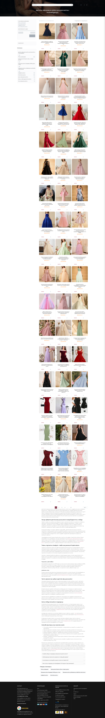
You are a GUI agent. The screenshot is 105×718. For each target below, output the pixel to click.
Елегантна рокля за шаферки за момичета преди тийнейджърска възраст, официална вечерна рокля (63, 151)
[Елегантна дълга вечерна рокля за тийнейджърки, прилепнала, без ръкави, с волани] (47, 379)
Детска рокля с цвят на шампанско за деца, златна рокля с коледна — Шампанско (63, 339)
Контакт (86, 1)
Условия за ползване (59, 695)
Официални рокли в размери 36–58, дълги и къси (50, 672)
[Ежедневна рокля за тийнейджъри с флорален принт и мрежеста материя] (80, 458)
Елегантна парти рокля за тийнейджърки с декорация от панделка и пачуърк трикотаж (63, 123)
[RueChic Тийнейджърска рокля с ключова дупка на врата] (80, 432)
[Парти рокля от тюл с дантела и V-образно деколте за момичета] (47, 86)
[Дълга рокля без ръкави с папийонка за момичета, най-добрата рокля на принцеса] (80, 301)
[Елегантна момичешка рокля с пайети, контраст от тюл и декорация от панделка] (63, 193)
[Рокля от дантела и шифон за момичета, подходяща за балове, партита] (47, 31)
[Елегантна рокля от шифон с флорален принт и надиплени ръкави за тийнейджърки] (80, 484)
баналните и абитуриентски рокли (75, 538)
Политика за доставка (42, 690)
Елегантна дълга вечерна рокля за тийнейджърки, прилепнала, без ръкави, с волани (47, 390)
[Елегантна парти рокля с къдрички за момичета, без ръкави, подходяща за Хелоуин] (80, 193)
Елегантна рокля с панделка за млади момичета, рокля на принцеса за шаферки (79, 178)
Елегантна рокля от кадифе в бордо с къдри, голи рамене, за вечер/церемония (63, 365)
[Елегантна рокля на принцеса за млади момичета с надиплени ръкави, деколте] (63, 301)
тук (75, 613)
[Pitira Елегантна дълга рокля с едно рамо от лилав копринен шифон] (47, 354)
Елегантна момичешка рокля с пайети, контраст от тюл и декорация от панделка (63, 204)
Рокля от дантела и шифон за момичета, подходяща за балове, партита (47, 42)
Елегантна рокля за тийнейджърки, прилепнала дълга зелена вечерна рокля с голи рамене (80, 286)
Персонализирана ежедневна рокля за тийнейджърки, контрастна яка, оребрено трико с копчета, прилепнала (63, 469)
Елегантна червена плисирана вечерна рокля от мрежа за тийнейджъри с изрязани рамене (47, 416)
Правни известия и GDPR (42, 700)
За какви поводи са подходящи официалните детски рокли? (55, 653)
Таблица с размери (59, 691)
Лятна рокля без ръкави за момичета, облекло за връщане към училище (47, 204)
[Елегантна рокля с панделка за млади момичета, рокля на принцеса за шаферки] (80, 167)
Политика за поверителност (44, 691)
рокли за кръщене (78, 592)
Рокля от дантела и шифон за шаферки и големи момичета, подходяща (63, 97)
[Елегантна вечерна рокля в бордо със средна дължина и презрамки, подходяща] (47, 140)
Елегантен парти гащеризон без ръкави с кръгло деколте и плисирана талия (80, 339)
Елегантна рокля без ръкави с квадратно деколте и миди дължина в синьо (79, 390)
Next (85, 507)
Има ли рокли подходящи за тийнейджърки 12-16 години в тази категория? (58, 663)
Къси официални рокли (22, 26)
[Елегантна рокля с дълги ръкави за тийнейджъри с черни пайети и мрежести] (47, 167)
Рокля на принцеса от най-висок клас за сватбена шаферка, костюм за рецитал (47, 258)
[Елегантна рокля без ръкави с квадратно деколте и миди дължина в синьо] (80, 379)
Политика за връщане (60, 696)
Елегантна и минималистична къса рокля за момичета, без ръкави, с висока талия (79, 42)
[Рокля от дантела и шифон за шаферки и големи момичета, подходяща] (63, 86)
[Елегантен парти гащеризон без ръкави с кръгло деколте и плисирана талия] (80, 328)
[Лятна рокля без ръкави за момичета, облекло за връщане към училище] (47, 193)
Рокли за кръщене (44, 669)
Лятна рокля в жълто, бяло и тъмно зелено (60, 669)
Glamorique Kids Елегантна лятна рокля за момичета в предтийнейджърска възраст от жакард (80, 231)
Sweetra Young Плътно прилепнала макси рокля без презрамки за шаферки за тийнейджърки (63, 416)
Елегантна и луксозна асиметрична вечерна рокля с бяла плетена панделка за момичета (63, 258)
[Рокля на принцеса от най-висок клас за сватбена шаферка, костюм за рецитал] (47, 247)
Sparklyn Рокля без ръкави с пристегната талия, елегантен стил (80, 365)
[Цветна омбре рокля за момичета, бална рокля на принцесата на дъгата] (47, 301)
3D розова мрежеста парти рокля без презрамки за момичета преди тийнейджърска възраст (80, 97)
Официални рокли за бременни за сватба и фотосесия (74, 672)
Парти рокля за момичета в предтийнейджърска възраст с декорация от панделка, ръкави (80, 150)
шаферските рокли (60, 609)
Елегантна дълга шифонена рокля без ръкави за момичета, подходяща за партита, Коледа (47, 69)
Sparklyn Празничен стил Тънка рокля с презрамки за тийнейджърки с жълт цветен (47, 495)
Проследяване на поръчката (23, 698)
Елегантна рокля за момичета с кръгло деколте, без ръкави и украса (47, 285)
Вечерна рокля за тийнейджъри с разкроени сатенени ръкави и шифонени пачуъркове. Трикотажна (63, 70)
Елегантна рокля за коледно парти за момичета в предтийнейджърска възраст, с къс (63, 43)
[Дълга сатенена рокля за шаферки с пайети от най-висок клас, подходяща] (47, 220)
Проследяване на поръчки (78, 1)
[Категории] (81, 5)
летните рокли (80, 614)
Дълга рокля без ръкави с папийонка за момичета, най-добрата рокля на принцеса (80, 312)
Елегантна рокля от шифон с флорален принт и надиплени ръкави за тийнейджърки (79, 495)
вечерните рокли (67, 620)
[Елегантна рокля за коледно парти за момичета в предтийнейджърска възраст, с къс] (63, 31)
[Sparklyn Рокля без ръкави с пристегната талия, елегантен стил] (80, 354)
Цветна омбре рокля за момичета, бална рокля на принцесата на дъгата (47, 312)
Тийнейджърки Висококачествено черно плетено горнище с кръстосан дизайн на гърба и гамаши (80, 417)
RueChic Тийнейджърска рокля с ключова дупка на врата (79, 443)
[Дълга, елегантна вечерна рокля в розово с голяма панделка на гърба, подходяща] (80, 247)
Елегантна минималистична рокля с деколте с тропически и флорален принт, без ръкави (63, 443)
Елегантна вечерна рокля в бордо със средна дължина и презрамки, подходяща (47, 150)
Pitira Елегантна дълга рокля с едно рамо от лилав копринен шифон (47, 365)
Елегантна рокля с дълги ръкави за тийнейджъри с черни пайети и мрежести (47, 178)
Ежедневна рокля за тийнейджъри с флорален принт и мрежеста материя (80, 469)
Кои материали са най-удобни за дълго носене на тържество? (55, 660)
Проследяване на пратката (61, 693)
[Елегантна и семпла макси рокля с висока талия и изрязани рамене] (63, 274)
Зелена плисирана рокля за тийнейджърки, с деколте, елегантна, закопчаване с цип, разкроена (63, 391)
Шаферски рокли (44, 675)
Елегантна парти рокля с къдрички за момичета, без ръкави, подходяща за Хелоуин (79, 204)
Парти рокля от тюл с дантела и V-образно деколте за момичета (47, 96)
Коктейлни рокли (54, 675)
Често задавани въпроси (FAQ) (62, 689)
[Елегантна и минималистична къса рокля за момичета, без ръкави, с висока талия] (80, 31)
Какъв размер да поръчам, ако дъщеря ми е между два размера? (55, 657)
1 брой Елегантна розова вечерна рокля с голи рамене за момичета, (47, 338)
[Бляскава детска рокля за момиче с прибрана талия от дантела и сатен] (63, 220)
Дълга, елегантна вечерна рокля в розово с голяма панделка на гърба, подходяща (80, 258)
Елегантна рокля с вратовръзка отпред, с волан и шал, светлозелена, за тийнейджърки (47, 443)
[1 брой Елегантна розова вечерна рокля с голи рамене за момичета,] (47, 328)
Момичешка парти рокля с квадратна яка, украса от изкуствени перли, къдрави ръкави (47, 124)
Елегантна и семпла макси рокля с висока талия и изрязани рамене (63, 285)
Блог (38, 688)
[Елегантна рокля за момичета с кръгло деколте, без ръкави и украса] (47, 274)
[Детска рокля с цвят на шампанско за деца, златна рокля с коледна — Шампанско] (63, 328)
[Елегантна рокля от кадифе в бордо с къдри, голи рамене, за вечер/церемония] (63, 354)
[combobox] (52, 4)
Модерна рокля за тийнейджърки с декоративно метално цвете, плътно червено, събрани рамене (47, 469)
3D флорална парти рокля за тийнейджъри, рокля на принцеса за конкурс (63, 178)
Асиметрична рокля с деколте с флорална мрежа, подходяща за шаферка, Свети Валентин (80, 123)
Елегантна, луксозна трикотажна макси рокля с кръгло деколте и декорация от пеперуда (80, 69)
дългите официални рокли (63, 574)
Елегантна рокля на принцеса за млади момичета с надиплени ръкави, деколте (63, 312)
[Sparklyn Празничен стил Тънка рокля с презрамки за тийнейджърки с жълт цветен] (47, 484)
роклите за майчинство (56, 649)
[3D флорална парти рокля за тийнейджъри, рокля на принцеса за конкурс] (63, 167)
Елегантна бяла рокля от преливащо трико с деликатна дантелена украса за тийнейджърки (63, 496)
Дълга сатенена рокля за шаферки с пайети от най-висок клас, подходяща (47, 230)
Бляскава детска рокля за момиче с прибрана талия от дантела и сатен (63, 230)
